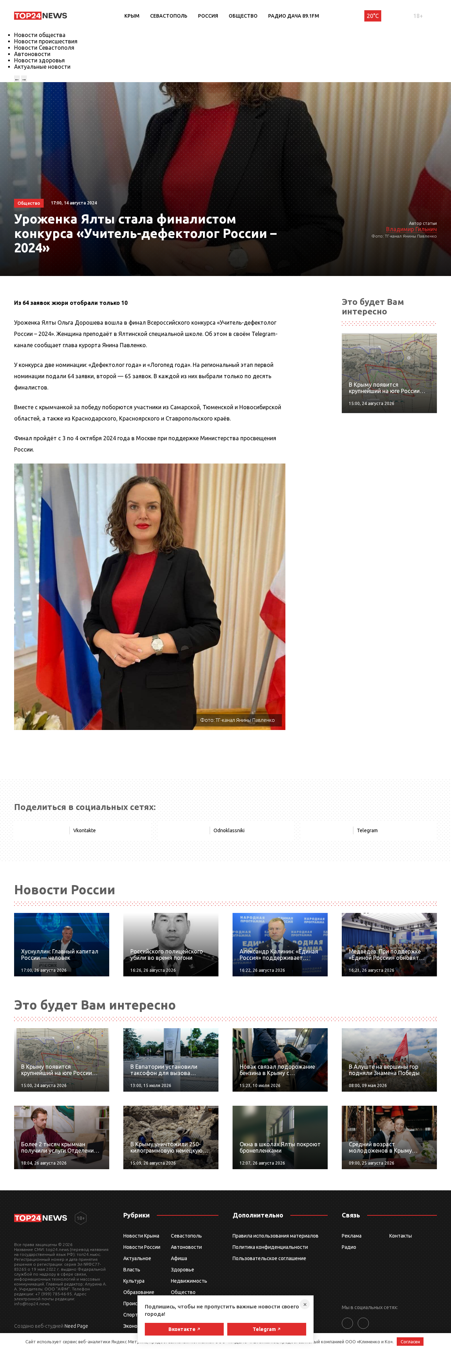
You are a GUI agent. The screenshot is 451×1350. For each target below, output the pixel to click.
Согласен (410, 1341)
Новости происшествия (46, 41)
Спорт (130, 1315)
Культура (133, 1281)
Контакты (400, 1236)
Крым (132, 16)
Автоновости (32, 54)
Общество (243, 16)
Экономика (136, 1326)
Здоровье (182, 1269)
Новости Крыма (141, 1236)
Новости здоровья (39, 60)
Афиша (179, 1258)
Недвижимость (189, 1281)
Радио (349, 1247)
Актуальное (137, 1258)
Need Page (76, 1326)
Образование (138, 1292)
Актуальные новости (42, 66)
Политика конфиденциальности (270, 1247)
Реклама (352, 1236)
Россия (208, 16)
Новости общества (40, 35)
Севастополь (168, 16)
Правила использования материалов (276, 1236)
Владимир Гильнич (411, 229)
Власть (131, 1269)
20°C (373, 16)
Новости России (141, 1247)
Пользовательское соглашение (269, 1258)
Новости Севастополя (44, 47)
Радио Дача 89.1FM (293, 16)
